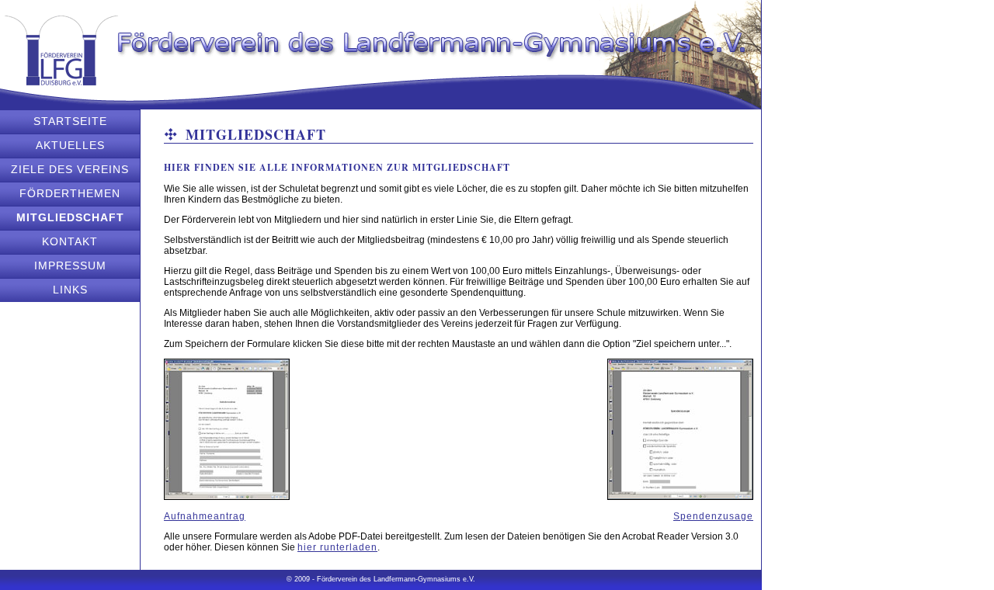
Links (70, 289)
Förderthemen (69, 193)
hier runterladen (337, 547)
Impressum (70, 265)
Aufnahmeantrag (204, 516)
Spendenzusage (713, 516)
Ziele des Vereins (70, 169)
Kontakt (70, 241)
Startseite (70, 121)
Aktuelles (70, 145)
